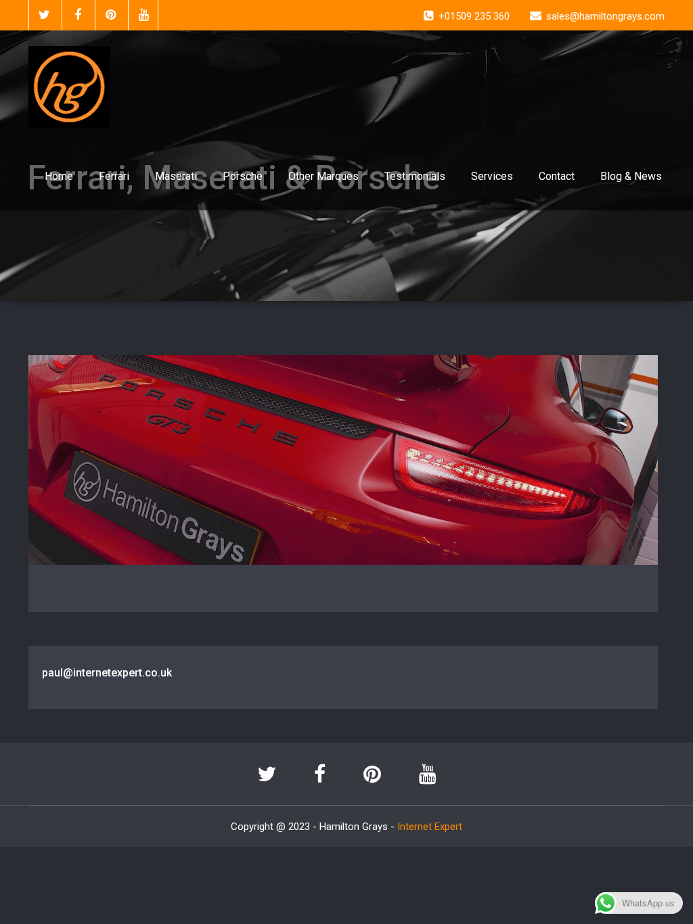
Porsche (243, 176)
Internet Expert (429, 827)
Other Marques (323, 176)
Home (59, 176)
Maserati (176, 176)
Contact (557, 176)
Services (492, 176)
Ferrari (114, 176)
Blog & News (631, 176)
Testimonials (414, 176)
